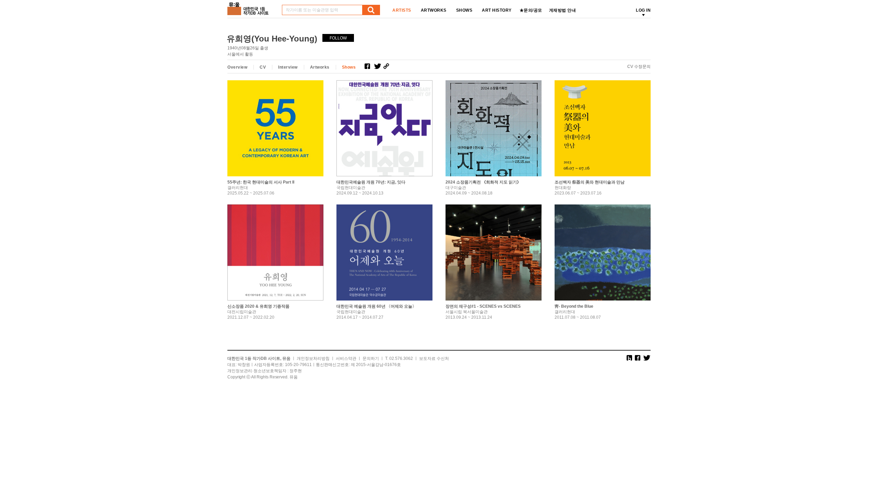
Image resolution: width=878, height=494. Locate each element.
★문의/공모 (531, 10)
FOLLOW (338, 38)
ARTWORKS (434, 10)
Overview (237, 67)
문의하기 (371, 358)
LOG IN (643, 10)
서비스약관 (346, 358)
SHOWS (464, 10)
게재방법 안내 (562, 10)
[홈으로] (249, 6)
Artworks (320, 67)
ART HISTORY (497, 10)
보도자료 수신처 (434, 358)
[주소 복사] (387, 66)
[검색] (371, 10)
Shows (349, 67)
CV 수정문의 (639, 66)
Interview (288, 67)
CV (263, 67)
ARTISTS (401, 10)
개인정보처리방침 (313, 358)
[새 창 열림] (369, 66)
